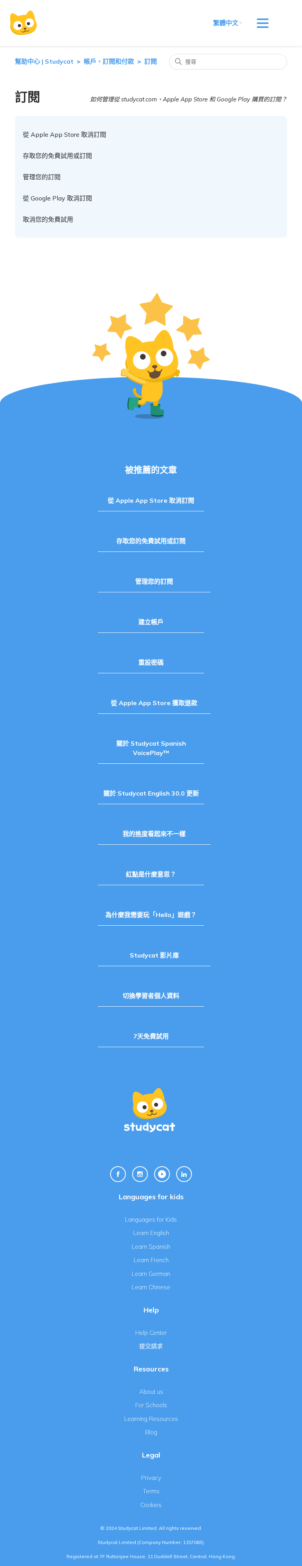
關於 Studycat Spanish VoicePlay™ (151, 748)
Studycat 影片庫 (154, 955)
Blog (151, 1432)
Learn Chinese (151, 1287)
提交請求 (151, 1346)
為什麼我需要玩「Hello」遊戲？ (151, 915)
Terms (151, 1491)
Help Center (151, 1332)
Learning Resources (151, 1419)
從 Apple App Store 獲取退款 (154, 703)
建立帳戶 (151, 622)
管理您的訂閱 (42, 177)
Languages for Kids (151, 1219)
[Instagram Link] (140, 1174)
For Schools (151, 1405)
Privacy (151, 1477)
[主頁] (23, 23)
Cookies (151, 1505)
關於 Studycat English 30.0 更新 (151, 793)
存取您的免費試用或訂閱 (57, 156)
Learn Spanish (151, 1246)
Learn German (151, 1273)
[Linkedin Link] (184, 1174)
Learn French (151, 1260)
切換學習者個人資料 (151, 996)
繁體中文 (225, 22)
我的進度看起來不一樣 (154, 834)
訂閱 (150, 61)
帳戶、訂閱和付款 (109, 61)
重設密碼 (151, 662)
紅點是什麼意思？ (151, 874)
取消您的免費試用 (48, 219)
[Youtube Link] (162, 1174)
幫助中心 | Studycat (44, 61)
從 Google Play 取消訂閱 (57, 198)
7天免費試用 (151, 1036)
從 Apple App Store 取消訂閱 (64, 134)
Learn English (151, 1233)
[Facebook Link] (118, 1174)
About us (151, 1391)
